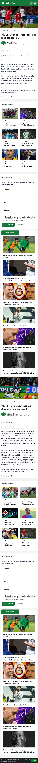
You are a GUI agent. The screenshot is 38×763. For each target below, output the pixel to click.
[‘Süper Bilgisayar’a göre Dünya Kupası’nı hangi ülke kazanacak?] (28, 159)
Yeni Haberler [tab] (10, 232)
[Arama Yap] (31, 3)
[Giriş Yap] (35, 3)
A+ (22, 56)
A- (26, 56)
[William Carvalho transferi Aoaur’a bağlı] (28, 138)
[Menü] (3, 3)
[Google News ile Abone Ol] (7, 51)
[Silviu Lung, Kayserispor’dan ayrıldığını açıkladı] (10, 497)
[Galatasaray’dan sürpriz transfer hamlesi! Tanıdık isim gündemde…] (19, 294)
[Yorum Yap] (17, 55)
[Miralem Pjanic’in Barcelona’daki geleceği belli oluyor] (28, 517)
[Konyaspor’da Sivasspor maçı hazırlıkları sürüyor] (19, 247)
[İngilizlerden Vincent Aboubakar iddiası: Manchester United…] (19, 339)
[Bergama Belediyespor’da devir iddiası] (10, 117)
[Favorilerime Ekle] (13, 55)
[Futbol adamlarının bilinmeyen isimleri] (10, 159)
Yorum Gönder (8, 225)
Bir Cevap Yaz (7, 177)
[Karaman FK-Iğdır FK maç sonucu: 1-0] (28, 497)
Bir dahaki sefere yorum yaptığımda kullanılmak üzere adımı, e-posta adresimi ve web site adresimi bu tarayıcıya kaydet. (20, 219)
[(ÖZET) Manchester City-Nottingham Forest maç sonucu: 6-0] (10, 138)
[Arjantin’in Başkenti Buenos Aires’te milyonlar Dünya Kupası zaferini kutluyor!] (28, 117)
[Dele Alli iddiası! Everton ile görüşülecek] (19, 317)
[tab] (28, 232)
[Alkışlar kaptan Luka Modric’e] (10, 537)
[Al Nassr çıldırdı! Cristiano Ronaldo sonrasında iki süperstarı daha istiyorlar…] (19, 271)
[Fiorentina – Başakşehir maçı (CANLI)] (10, 517)
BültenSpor (10, 3)
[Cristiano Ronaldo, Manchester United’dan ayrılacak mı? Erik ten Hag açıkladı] (28, 537)
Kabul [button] (34, 760)
